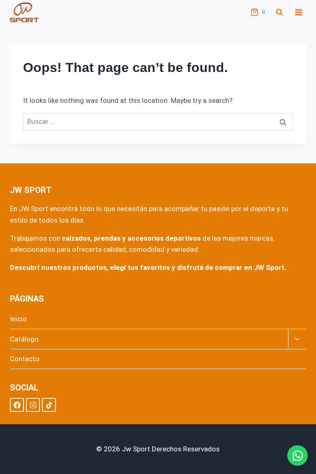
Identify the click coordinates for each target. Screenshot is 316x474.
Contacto (25, 359)
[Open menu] (298, 12)
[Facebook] (17, 405)
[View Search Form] (279, 12)
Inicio (18, 319)
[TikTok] (49, 405)
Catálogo (24, 339)
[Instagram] (33, 405)
